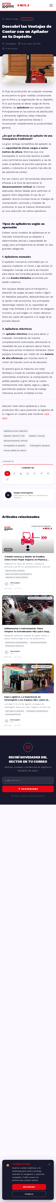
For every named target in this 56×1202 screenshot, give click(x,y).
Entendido (29, 1187)
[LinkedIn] (21, 473)
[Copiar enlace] (7, 479)
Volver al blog (11, 19)
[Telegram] (41, 473)
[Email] (48, 473)
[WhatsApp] (28, 473)
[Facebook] (14, 473)
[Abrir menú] (51, 5)
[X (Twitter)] (34, 473)
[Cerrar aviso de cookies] (49, 1164)
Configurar (29, 1194)
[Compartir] (7, 473)
